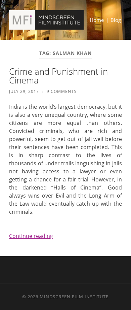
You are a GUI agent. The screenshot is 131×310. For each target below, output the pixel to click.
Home (97, 19)
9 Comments (62, 91)
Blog (116, 19)
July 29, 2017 (24, 91)
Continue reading (31, 236)
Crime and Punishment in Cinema (58, 75)
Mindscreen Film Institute (74, 297)
